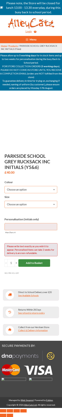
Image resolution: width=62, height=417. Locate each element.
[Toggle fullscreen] (10, 410)
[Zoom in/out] (3, 410)
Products (13, 46)
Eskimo (49, 400)
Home (4, 46)
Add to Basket (34, 263)
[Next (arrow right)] (10, 415)
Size (7, 197)
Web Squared (27, 400)
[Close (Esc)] (23, 410)
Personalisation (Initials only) (22, 219)
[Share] (17, 410)
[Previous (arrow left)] (3, 415)
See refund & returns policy (31, 313)
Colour (9, 182)
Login (29, 31)
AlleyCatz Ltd (30, 405)
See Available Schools (28, 295)
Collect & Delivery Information (33, 330)
